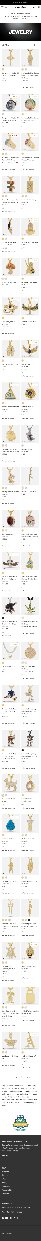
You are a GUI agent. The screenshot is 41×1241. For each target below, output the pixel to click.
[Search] (7, 7)
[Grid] (34, 45)
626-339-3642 (24, 1207)
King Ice (9, 1233)
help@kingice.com (9, 1207)
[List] (38, 45)
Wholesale (6, 1186)
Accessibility (7, 1190)
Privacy (4, 1182)
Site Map (5, 1194)
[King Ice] (20, 7)
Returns (5, 1175)
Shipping (5, 1171)
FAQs (4, 1179)
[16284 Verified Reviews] (20, 1132)
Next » (27, 1077)
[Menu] (2, 7)
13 (21, 1077)
